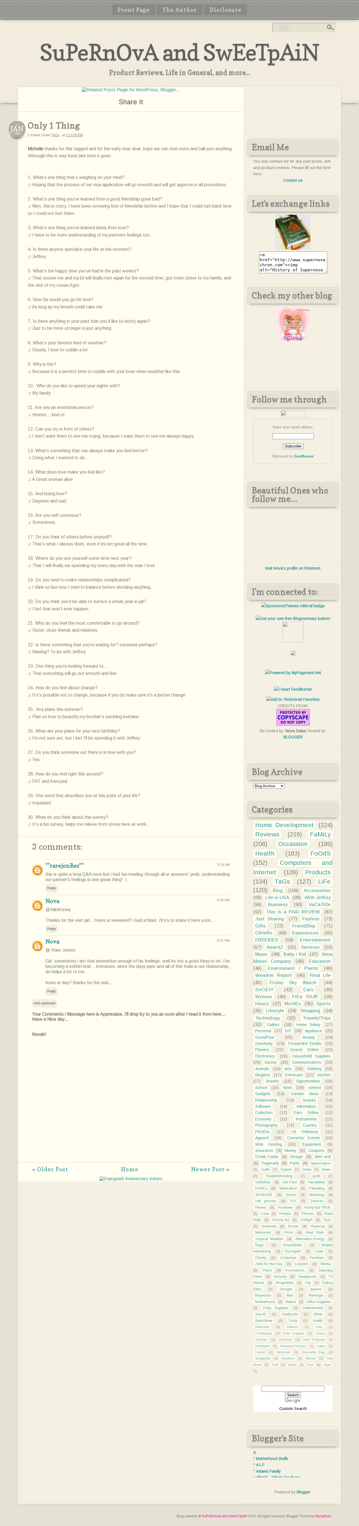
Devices (317, 1201)
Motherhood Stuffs (272, 1458)
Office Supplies (319, 1302)
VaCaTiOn (320, 904)
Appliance (313, 1031)
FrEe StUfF (305, 996)
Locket (260, 1352)
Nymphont (323, 1516)
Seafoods (290, 1314)
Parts (295, 1163)
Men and (323, 1156)
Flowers (262, 1049)
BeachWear (292, 1245)
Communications (306, 1062)
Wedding (316, 1195)
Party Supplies (275, 1308)
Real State (315, 1232)
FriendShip (303, 926)
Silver (318, 1314)
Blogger (303, 1492)
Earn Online (306, 1112)
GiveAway (264, 1043)
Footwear (285, 1207)
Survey (270, 1062)
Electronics (265, 1056)
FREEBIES (266, 940)
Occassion (293, 843)
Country (310, 1125)
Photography (266, 1125)
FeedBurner (304, 456)
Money (290, 1150)
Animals (262, 1068)
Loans (321, 1346)
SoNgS (306, 1220)
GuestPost (264, 1037)
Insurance (264, 1150)
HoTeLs (261, 1188)
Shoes (291, 1195)
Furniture (317, 1258)
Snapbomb (262, 1358)
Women (263, 996)
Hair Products (314, 1339)
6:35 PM (223, 900)
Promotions (295, 1270)
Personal (263, 1031)
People (285, 1214)
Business (278, 904)
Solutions (288, 1358)
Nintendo (283, 1352)
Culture (286, 1170)
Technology (267, 1018)
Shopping (310, 1010)
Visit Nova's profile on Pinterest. (293, 568)
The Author (179, 9)
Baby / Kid (295, 954)
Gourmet (285, 1339)
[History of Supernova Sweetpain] (292, 248)
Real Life (320, 975)
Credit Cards (266, 1156)
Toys (327, 1220)
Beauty (309, 1037)
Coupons (316, 1150)
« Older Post (50, 1169)
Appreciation (321, 1163)
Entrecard (294, 1075)
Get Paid (289, 1182)
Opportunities (308, 1081)
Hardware (262, 1346)
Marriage (316, 1295)
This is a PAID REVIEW (293, 912)
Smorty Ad (280, 1220)
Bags (259, 1245)
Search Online (304, 1049)
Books (293, 1226)
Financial (317, 1226)
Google (286, 1289)
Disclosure (225, 9)
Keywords (263, 1295)
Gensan (261, 1339)
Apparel (262, 1138)
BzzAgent (293, 1251)
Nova (52, 901)
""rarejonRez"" (64, 865)
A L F (260, 1465)
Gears (320, 1333)
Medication (288, 1188)
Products (318, 872)
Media (326, 1264)
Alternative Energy (310, 1239)
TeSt (274, 1364)
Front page (134, 9)
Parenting (317, 1188)
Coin (319, 1327)
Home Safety (308, 1024)
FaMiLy (320, 834)
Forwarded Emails (304, 1043)
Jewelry (272, 1081)
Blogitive (262, 1075)
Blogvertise (285, 1283)
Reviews (267, 834)
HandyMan (316, 1182)
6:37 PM (223, 941)
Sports (323, 1003)
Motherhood (265, 1302)
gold (316, 1176)
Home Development (284, 825)
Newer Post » (210, 1169)
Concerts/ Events (303, 1138)
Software (263, 1106)
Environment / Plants (293, 968)
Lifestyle (275, 1010)
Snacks (309, 1100)
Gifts (260, 926)
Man (290, 1295)
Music (261, 954)
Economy (263, 1119)
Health (265, 853)
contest (314, 1087)
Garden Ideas (305, 1093)
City (308, 1283)
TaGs (55, 135)
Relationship (266, 1100)
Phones (308, 1214)
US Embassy (304, 1131)
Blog (278, 890)
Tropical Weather (269, 1239)
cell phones (265, 1201)
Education (320, 961)
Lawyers (301, 1264)
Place (267, 1270)
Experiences (305, 933)
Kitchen (324, 1075)
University (269, 1226)
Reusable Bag (313, 1352)
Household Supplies (312, 1056)
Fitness (260, 1207)
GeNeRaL (263, 1182)
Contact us (293, 180)
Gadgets (263, 1093)
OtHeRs (264, 933)
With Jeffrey (318, 897)
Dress (306, 1170)
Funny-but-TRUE (317, 1207)
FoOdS (320, 853)
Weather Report (273, 975)
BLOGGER (293, 737)
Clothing (314, 1068)
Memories (263, 1232)
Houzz (262, 1003)
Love (265, 1214)
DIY (288, 1031)
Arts (288, 1068)
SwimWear (264, 1321)
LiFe (324, 881)
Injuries (315, 1289)
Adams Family (268, 1471)
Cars (308, 989)
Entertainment (315, 940)
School (261, 1087)
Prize (288, 1232)
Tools (293, 1321)
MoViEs (292, 1003)
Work (287, 1087)
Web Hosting (268, 1144)
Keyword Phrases (293, 1346)
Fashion (310, 919)
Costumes (288, 1258)
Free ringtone (293, 1333)
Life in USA (277, 897)
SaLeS (260, 1314)
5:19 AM (223, 865)
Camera (292, 1327)
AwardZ (274, 947)
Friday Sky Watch (293, 982)
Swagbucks (307, 1277)
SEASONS (264, 1195)
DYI (293, 1201)
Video (292, 1364)
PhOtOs (262, 1131)
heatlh (318, 1321)
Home (129, 1169)
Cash (319, 1251)
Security (280, 1277)
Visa (310, 1364)
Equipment (311, 1144)
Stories (310, 1358)
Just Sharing (269, 919)
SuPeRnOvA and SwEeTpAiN (179, 52)
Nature (291, 1302)
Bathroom (262, 1327)
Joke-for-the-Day (268, 1264)
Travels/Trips (317, 1018)
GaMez (273, 1024)
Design (296, 1156)
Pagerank (270, 1163)
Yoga (327, 1364)
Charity (260, 1258)
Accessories (317, 890)
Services (310, 947)
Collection (264, 1112)
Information (306, 1106)
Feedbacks (263, 1333)
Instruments (306, 1119)
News (326, 1170)
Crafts (265, 1170)
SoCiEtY (264, 989)
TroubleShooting (279, 1176)
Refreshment (313, 1308)
